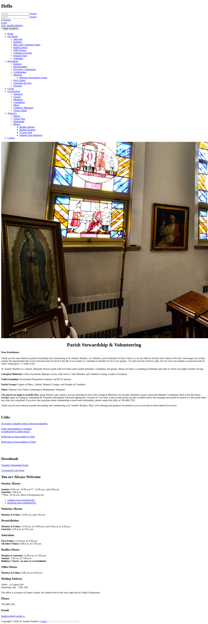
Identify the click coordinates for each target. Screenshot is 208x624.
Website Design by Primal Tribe (63, 621)
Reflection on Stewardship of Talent (18, 442)
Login (4, 22)
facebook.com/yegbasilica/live (21, 503)
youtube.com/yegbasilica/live (21, 500)
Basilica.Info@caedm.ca (13, 616)
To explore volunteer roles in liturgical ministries (24, 423)
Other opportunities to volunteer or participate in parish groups (16, 430)
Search (33, 13)
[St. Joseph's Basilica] (12, 25)
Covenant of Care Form (13, 470)
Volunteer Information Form (15, 465)
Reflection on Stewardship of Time (18, 436)
